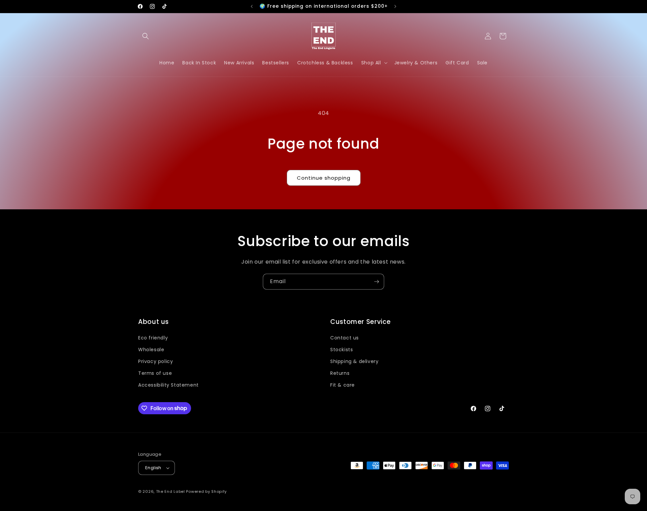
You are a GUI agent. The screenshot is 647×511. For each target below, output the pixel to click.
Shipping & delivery (354, 361)
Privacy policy (155, 361)
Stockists (341, 349)
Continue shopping (323, 177)
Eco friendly (153, 337)
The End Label (171, 491)
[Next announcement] (395, 6)
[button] (145, 36)
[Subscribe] (376, 282)
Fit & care (342, 385)
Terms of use (155, 373)
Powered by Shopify (206, 491)
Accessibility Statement (168, 385)
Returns (339, 373)
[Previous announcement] (251, 6)
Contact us (344, 337)
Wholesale (151, 349)
